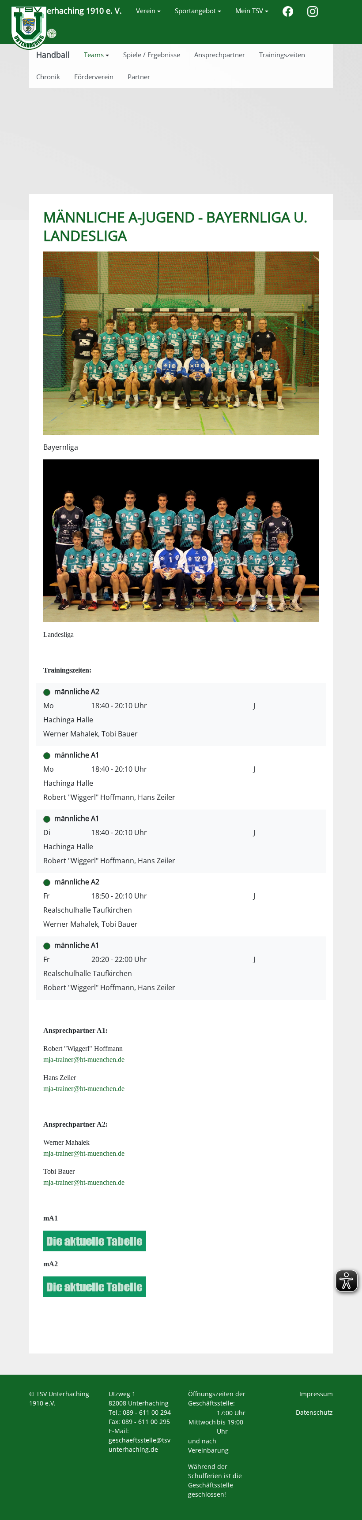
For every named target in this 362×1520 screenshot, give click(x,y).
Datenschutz (314, 1412)
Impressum (316, 1394)
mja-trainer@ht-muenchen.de (83, 1059)
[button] (148, 11)
